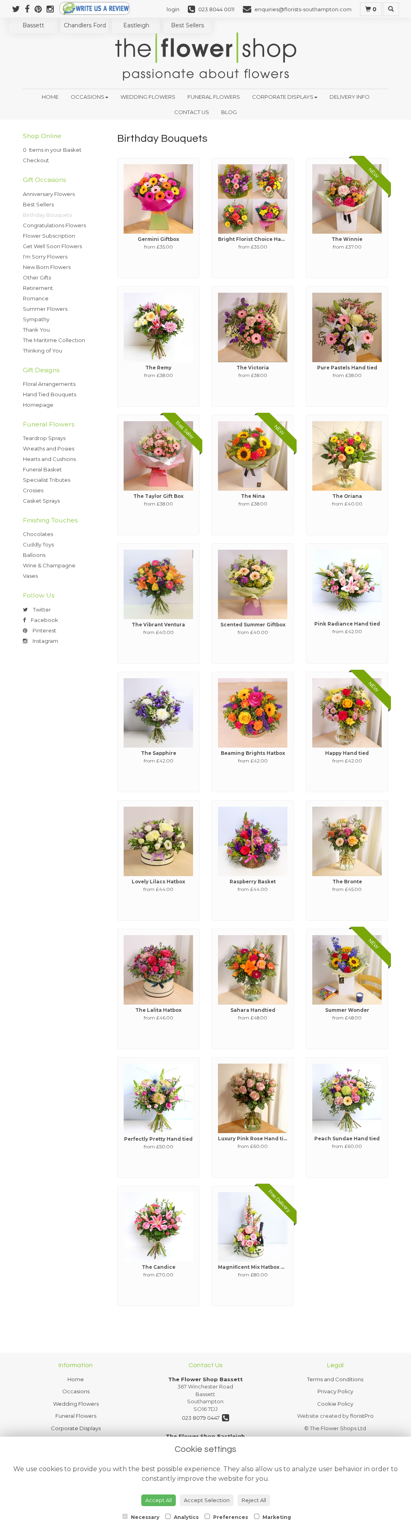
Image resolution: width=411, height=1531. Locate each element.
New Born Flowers (47, 267)
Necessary (144, 1517)
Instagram (44, 641)
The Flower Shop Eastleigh (205, 1436)
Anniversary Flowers (49, 194)
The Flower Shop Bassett (205, 1379)
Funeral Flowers (213, 97)
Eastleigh (136, 25)
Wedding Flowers (147, 97)
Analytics (186, 1517)
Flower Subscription (49, 235)
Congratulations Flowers (54, 225)
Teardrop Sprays (44, 438)
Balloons (34, 555)
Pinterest (43, 630)
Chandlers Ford (85, 25)
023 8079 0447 (202, 1418)
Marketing (276, 1517)
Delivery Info (350, 97)
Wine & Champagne (49, 565)
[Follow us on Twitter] (18, 9)
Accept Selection (207, 1500)
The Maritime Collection (54, 340)
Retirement (38, 288)
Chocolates (38, 534)
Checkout (36, 160)
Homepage (38, 405)
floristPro (362, 1416)
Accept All (158, 1500)
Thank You (36, 329)
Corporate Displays (282, 97)
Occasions (87, 97)
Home (50, 97)
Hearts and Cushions (49, 459)
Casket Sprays (41, 500)
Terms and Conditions (335, 1379)
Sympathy (36, 319)
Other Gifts (37, 277)
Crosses (33, 490)
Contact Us (191, 112)
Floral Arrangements (49, 384)
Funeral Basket (42, 469)
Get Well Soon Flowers (52, 246)
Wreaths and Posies (48, 448)
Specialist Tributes (46, 480)
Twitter (41, 609)
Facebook (44, 620)
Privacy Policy (335, 1391)
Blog (229, 112)
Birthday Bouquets (47, 215)
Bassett (33, 25)
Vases (30, 576)
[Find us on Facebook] (30, 9)
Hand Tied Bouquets (49, 394)
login (173, 9)
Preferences (230, 1517)
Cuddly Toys (38, 544)
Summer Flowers (45, 309)
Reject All (254, 1500)
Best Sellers (187, 25)
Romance (36, 298)
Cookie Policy (335, 1404)
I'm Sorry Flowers (45, 256)
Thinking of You (42, 350)
